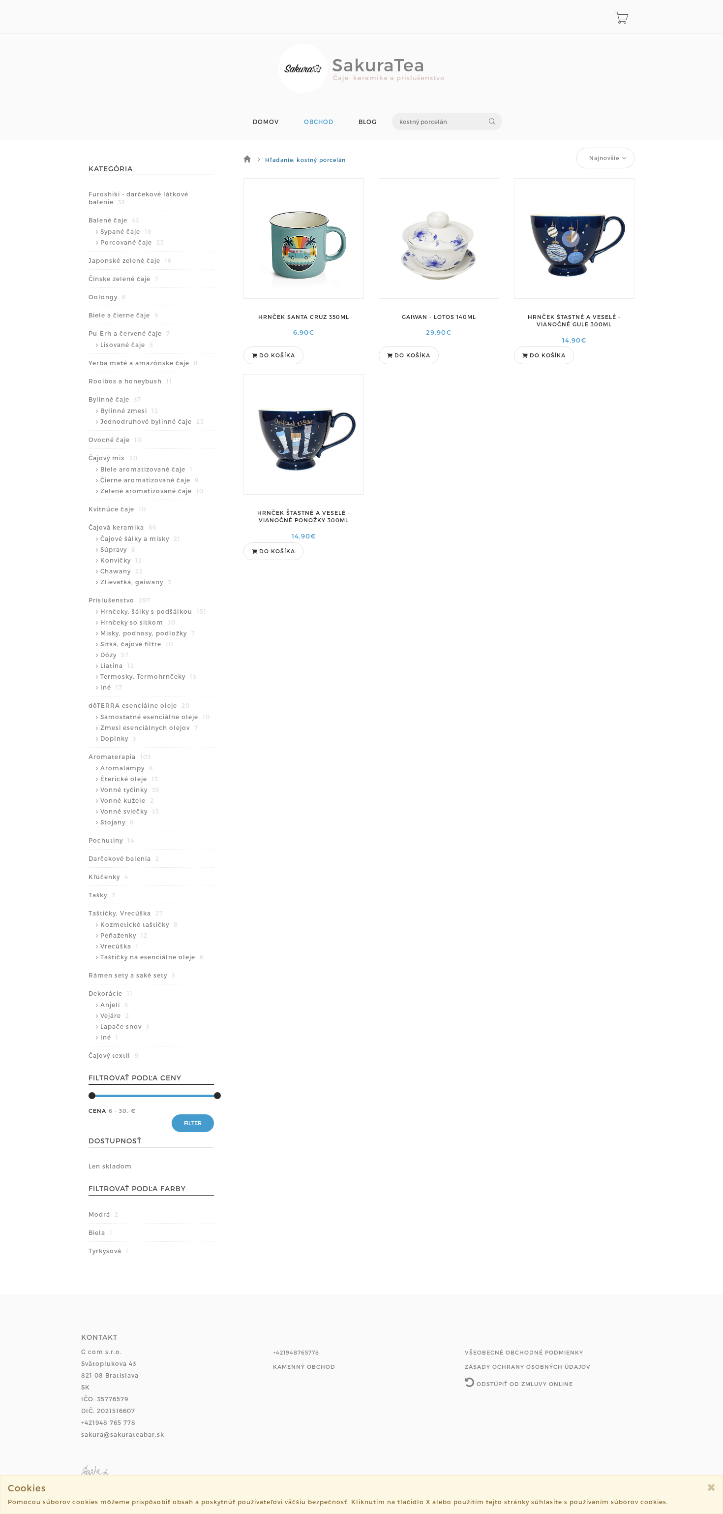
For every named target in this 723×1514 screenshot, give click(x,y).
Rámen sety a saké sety (132, 975)
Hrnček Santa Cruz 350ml (303, 317)
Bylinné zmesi (129, 410)
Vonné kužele (127, 800)
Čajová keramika (122, 527)
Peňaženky (124, 935)
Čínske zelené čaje (124, 278)
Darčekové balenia (124, 858)
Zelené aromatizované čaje (152, 490)
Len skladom (110, 1166)
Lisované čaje (126, 344)
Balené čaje (114, 220)
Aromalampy (126, 767)
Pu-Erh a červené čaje (129, 333)
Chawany (121, 571)
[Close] (711, 1487)
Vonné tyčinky (129, 789)
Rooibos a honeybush (130, 381)
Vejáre (114, 1015)
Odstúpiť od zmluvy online (524, 1384)
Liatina (117, 665)
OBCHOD (318, 122)
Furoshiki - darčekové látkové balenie (138, 197)
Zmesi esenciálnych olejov (149, 727)
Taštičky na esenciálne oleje (152, 956)
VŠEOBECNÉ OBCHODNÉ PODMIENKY (524, 1352)
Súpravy (118, 549)
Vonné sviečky (129, 811)
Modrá (104, 1214)
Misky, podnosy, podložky (147, 633)
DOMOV (266, 122)
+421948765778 (296, 1352)
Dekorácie (111, 993)
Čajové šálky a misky (140, 538)
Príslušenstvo (120, 600)
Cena (97, 1110)
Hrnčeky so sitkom (138, 622)
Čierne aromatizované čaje (149, 479)
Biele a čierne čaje (123, 315)
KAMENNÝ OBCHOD (304, 1366)
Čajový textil (114, 1055)
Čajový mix (113, 457)
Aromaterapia (120, 756)
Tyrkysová (109, 1250)
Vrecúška (119, 946)
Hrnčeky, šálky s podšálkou (153, 611)
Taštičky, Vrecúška (126, 913)
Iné (111, 687)
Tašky (102, 894)
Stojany (117, 822)
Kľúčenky (108, 876)
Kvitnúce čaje (117, 508)
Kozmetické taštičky (139, 924)
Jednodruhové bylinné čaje (152, 421)
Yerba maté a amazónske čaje (143, 362)
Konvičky (121, 560)
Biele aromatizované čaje (146, 469)
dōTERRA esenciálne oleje (139, 705)
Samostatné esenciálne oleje (155, 716)
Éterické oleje (129, 778)
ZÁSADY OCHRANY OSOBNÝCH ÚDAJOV (528, 1366)
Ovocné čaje (115, 439)
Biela (101, 1232)
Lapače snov (125, 1026)
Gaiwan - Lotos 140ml (439, 317)
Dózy (114, 654)
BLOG (368, 122)
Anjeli (114, 1004)
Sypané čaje (126, 231)
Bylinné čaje (115, 399)
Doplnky (118, 738)
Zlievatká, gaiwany (135, 581)
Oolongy (107, 296)
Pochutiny (111, 840)
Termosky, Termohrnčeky (148, 676)
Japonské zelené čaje (130, 260)
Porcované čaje (132, 242)
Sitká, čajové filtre (136, 643)
